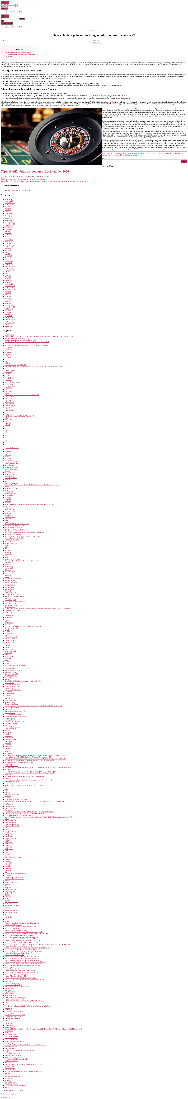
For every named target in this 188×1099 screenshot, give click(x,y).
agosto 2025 (8, 208)
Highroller (8, 679)
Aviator (7, 490)
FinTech (7, 646)
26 (5, 428)
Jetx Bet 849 (8, 699)
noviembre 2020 (10, 307)
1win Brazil (8, 373)
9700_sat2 (8, 455)
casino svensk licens (11, 593)
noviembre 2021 (10, 286)
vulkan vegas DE (10, 1048)
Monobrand (8, 744)
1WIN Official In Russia (12, 382)
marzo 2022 (8, 279)
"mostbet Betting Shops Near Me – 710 (17, 338)
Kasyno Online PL (10, 702)
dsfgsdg (7, 630)
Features (7, 644)
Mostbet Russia (9, 769)
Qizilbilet (7, 884)
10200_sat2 (8, 349)
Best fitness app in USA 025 (13, 531)
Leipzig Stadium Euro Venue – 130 (16, 716)
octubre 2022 (9, 268)
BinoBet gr (8, 552)
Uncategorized (94, 30)
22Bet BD (8, 423)
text (6, 1004)
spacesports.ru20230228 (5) (13, 985)
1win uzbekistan (10, 386)
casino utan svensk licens (12, 594)
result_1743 (8, 893)
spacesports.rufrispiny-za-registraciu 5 (16, 986)
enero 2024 (8, 241)
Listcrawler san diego (11, 723)
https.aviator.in (9, 683)
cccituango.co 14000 (11, 605)
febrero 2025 (9, 219)
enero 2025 (8, 220)
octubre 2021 (9, 287)
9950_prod (8, 458)
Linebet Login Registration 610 (14, 721)
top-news (7, 1020)
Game (6, 660)
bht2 (6, 547)
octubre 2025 (9, 204)
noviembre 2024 (10, 224)
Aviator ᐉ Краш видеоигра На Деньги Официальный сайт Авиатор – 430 (29, 504)
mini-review (8, 736)
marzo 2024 (8, 238)
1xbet (6, 389)
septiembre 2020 (10, 310)
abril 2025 (8, 215)
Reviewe (7, 898)
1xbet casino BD (10, 396)
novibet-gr (8, 796)
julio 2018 (8, 324)
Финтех (7, 1080)
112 (6, 361)
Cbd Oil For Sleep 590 (12, 603)
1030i (6, 350)
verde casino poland (11, 1038)
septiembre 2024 (10, 227)
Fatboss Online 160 (11, 640)
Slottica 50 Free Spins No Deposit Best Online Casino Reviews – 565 (26, 933)
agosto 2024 (8, 229)
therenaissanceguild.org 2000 (14, 1011)
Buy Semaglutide (10, 571)
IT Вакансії (8, 691)
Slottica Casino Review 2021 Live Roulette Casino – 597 (22, 949)
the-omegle (8, 1008)
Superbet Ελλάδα (10, 992)
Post (6, 872)
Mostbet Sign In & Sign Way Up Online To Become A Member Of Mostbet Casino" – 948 (33, 771)
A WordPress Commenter (12, 190)
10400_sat (8, 356)
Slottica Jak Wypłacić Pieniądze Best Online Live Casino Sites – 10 (25, 962)
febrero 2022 (9, 280)
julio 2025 (8, 210)
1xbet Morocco (9, 403)
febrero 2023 (9, 261)
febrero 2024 (9, 240)
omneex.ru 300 (9, 805)
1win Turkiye (9, 384)
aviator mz (8, 501)
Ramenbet (8, 886)
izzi (6, 697)
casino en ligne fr (10, 580)
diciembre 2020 (9, 305)
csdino (7, 621)
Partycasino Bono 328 (11, 822)
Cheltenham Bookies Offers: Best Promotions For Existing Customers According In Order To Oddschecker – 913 (40, 608)
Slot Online (8, 918)
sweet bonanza (9, 993)
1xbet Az (7, 393)
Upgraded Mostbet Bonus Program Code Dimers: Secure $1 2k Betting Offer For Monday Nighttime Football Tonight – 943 (43, 1029)
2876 (6, 432)
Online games (9, 810)
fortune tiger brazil (10, 651)
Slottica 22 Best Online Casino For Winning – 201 (20, 926)
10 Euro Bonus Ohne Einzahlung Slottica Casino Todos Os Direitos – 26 (27, 345)
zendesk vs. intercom (11, 1061)
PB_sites (7, 829)
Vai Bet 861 (8, 1032)
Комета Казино (10, 1068)
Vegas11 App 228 (10, 1034)
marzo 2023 (8, 259)
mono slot (8, 743)
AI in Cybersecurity (11, 469)
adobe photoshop (10, 465)
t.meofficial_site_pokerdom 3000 (15, 997)
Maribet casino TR (10, 729)
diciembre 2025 (9, 201)
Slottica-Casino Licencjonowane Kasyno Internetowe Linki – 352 (25, 979)
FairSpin (7, 635)
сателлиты (8, 1078)
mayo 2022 (8, 275)
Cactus (7, 573)
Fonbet (7, 647)
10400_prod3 (9, 354)
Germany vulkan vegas (12, 667)
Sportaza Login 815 (11, 988)
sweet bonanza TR (10, 995)
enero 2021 (8, 303)
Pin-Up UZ (8, 847)
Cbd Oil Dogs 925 (10, 600)
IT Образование (10, 693)
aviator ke (8, 499)
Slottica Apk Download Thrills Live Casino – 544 (20, 939)
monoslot (7, 750)
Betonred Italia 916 (11, 543)
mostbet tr (8, 774)
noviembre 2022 (10, 266)
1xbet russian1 (9, 411)
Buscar (104, 158)
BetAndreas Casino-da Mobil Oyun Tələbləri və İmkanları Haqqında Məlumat (25, 176)
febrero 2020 (9, 317)
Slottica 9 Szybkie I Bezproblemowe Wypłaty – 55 (20, 935)
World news (8, 1052)
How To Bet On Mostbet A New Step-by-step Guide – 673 (23, 681)
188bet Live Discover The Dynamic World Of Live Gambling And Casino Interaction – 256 (33, 366)
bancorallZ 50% (10, 511)
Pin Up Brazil (9, 835)
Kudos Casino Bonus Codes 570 (15, 711)
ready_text (8, 888)
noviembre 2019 (10, 319)
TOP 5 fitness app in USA (13, 1016)
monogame (8, 748)
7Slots (7, 449)
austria (7, 486)
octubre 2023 (9, 247)
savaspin (7, 907)
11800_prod (8, 363)
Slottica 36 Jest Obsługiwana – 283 (15, 930)
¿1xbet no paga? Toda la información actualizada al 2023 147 (24, 1064)
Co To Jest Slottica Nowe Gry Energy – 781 (18, 610)
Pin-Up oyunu (9, 843)
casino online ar (9, 587)
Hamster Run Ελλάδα (11, 676)
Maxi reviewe (9, 732)
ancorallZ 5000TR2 (11, 478)
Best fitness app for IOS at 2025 (14, 525)
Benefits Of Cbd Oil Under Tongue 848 (17, 524)
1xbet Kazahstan (10, 398)
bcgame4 (7, 522)
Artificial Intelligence (11, 483)
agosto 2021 (8, 291)
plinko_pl (8, 865)
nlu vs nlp (8, 792)
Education (8, 631)
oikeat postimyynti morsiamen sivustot (16, 799)
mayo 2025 (8, 213)
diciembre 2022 (9, 264)
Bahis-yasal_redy (10, 510)
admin (98, 40)
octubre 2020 (9, 309)
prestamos (8, 875)
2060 (6, 418)
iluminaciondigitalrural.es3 (13, 690)
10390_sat (8, 352)
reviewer (7, 900)
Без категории (9, 1066)
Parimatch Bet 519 (10, 820)
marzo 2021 (8, 300)
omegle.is (8, 803)
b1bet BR (8, 506)
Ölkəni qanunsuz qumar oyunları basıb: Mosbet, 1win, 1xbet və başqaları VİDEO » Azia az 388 (34, 801)
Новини (7, 1073)
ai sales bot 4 (9, 472)
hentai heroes (9, 677)
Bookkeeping (9, 566)
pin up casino (9, 836)
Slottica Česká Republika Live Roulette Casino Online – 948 (23, 951)
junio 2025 (8, 211)
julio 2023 (8, 252)
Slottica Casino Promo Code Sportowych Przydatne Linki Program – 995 (27, 948)
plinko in (7, 861)
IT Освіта (8, 695)
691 (6, 444)
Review (7, 895)
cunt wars (8, 624)
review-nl (8, 896)
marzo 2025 (8, 217)
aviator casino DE (10, 494)
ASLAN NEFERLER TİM (9, 5)
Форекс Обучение (11, 1084)
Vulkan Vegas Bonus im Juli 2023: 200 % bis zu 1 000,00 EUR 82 (25, 1045)
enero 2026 (8, 199)
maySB (7, 734)
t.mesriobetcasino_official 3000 (14, 999)
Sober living (8, 981)
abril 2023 (8, 257)
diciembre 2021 (9, 284)
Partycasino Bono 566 (11, 824)
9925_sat (7, 456)
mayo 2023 (8, 256)
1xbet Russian (9, 409)
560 (6, 441)
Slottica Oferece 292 (11, 967)
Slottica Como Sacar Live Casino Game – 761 (19, 953)
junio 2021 (8, 294)
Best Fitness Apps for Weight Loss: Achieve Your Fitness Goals (24, 533)
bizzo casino (8, 554)
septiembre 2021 (10, 289)
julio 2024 (8, 231)
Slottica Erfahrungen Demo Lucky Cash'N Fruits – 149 (22, 958)
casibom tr (8, 575)
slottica (7, 921)
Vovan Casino (9, 1043)
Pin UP (7, 833)
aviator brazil (9, 492)
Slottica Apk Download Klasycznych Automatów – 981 (22, 937)
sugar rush (8, 990)
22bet (6, 421)
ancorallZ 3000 (9, 476)
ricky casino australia (11, 902)
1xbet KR (8, 400)
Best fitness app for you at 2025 (14, 529)
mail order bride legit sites (13, 727)
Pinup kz (7, 856)
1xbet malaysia (9, 402)
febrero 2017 (9, 326)
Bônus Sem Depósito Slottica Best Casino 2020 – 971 (21, 561)
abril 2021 (8, 298)
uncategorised (9, 1025)
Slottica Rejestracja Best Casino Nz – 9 (17, 974)
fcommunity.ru (9, 642)
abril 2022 (8, 277)
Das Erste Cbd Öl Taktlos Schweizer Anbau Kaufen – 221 (23, 626)
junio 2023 (8, 254)
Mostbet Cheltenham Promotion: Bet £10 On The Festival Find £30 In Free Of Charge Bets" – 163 (35, 759)
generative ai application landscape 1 (16, 665)
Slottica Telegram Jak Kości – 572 (15, 976)
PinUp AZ (8, 854)
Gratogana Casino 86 (11, 674)
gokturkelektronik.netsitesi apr (14, 670)
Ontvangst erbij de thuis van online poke (18, 52)
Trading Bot (8, 1024)
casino (7, 577)
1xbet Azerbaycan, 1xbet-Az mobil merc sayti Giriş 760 (22, 395)
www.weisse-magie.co (12, 1057)
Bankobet (8, 513)
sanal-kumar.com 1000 (12, 905)
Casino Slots (8, 591)
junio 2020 (8, 314)
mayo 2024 (8, 234)
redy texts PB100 (10, 891)
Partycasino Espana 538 (12, 826)
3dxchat (7, 435)
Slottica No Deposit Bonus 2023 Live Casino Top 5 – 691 (23, 965)
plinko (7, 859)
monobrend (8, 746)
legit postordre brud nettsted (13, 714)
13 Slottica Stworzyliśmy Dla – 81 (15, 365)
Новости (7, 1075)
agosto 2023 (8, 250)
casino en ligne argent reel (13, 578)
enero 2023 (8, 263)
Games (7, 661)
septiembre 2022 (10, 270)
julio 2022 (8, 271)
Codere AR (8, 612)
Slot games (8, 916)
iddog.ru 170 (9, 688)
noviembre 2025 (10, 203)
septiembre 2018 (10, 323)
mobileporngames (10, 739)
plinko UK (8, 863)
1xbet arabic (8, 391)
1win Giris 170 (9, 377)
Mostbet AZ (8, 753)
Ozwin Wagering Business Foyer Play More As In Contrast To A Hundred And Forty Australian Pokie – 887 (38, 817)
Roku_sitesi (8, 903)
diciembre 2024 (9, 222)
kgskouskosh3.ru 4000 (12, 707)
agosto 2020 (8, 312)
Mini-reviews (9, 737)
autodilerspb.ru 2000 (11, 488)
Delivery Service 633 (11, 628)
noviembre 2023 (10, 245)
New (6, 787)
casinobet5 (8, 598)
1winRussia (8, 388)
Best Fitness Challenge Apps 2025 (15, 534)
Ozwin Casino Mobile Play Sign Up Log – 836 (19, 815)
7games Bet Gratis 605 (12, 448)
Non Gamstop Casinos (12, 794)
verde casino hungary (11, 1036)
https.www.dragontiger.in (12, 684)
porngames (8, 870)
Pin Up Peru (8, 840)
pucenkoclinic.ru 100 (11, 882)
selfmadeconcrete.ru (11, 910)
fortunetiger (8, 653)
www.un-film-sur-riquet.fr (13, 1055)
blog (6, 555)
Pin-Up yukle (9, 849)
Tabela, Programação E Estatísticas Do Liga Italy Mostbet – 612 (24, 1001)
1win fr (7, 375)
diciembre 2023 (9, 243)
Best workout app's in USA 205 (14, 538)
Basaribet (7, 515)
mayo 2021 (8, 296)
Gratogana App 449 (11, 672)
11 (5, 359)
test (6, 1002)
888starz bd (8, 451)
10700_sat (8, 358)
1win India (8, 379)
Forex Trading (9, 649)
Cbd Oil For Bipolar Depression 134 (16, 601)
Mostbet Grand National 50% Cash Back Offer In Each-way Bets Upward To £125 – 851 (32, 760)
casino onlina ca (10, 584)
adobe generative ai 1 (11, 464)
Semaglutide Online (11, 912)
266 (6, 430)
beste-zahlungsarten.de (12, 540)
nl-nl (6, 790)
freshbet (7, 654)
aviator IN (8, 497)
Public (7, 880)
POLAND (8, 866)
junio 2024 (8, 233)
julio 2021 (8, 293)
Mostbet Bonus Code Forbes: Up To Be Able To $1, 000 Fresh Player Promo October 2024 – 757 (35, 755)
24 (5, 426)
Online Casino (9, 806)
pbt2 (6, 827)
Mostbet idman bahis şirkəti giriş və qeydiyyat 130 (20, 762)
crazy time (8, 617)
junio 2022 (8, 273)
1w (6, 368)
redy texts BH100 (10, 889)
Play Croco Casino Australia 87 (14, 857)
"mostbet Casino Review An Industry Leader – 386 (20, 340)
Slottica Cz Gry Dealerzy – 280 (14, 955)
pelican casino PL (10, 831)
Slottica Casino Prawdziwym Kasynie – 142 (18, 946)
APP (6, 481)
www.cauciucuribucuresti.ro (13, 1054)
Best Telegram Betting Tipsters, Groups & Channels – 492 (23, 536)
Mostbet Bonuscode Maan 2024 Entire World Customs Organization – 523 (28, 757)
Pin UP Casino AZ (10, 838)
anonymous (8, 479)
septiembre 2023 (10, 249)
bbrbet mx (8, 518)
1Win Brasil (8, 372)
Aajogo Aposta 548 (11, 462)
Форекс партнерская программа (15, 1085)
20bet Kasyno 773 (10, 419)
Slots (6, 919)
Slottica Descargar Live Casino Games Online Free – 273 (22, 956)
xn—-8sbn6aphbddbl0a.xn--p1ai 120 (16, 1059)
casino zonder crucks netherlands (15, 596)
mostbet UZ (8, 778)
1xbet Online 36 (10, 405)
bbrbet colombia (10, 517)
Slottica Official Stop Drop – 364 (15, 969)
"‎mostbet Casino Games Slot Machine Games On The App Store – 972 (27, 342)
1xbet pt (7, 407)
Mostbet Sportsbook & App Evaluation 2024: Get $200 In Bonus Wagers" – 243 (30, 773)
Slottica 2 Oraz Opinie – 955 (13, 925)
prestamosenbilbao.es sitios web (14, 879)
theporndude (8, 1009)
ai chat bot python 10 (11, 467)
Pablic (7, 819)
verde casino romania (11, 1039)
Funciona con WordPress (8, 1094)
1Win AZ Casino (10, 370)
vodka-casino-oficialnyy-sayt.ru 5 (15, 1041)
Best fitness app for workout (13, 527)
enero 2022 (8, 282)
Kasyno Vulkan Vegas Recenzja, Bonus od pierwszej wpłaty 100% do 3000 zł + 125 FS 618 (33, 706)
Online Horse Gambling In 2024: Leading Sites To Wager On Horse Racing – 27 (30, 812)
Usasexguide (9, 1031)
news (6, 789)
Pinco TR (8, 852)
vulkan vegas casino (11, 1046)
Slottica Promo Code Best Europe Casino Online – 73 (21, 971)
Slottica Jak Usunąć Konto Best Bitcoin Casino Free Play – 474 (24, 960)
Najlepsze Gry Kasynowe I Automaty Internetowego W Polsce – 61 (26, 785)
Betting (7, 545)
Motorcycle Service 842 (12, 782)
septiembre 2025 (10, 206)
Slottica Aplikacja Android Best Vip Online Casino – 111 (22, 941)
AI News (7, 471)
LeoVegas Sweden (10, 720)
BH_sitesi (8, 550)
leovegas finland (10, 718)
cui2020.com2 (9, 623)
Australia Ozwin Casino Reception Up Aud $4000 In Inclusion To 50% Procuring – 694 (32, 485)
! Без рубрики (9, 335)
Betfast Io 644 (9, 541)
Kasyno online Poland (11, 704)
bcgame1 (7, 520)
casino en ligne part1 (11, 582)
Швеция (7, 1087)
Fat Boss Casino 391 (11, 638)
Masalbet (7, 730)
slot (6, 914)
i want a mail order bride (12, 686)
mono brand (8, 741)
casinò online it (9, 589)
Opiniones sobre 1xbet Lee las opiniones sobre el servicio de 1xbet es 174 (27, 813)
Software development (12, 983)
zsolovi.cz (8, 1062)
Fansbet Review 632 (11, 637)
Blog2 (7, 557)
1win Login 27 (9, 381)
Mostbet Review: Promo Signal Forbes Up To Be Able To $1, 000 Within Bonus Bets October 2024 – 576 (38, 767)
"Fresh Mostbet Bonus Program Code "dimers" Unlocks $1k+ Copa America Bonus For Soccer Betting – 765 (39, 336)
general (7, 663)
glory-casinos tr (9, 669)
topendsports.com (10, 1022)
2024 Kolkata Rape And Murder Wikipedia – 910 (20, 416)
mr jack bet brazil (10, 783)
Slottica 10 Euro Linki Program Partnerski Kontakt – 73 (22, 923)
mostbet (7, 752)
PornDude (8, 868)
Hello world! (27, 190)
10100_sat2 (8, 347)
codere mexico (9, 614)
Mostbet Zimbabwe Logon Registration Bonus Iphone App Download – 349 (28, 780)
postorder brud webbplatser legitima (16, 873)
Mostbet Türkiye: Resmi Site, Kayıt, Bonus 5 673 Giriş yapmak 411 (26, 776)
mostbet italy (9, 764)
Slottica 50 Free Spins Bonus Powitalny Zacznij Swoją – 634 (23, 932)
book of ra (8, 563)
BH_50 (7, 548)
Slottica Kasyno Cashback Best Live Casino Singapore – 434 (24, 963)
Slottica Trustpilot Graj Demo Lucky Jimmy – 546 (20, 978)
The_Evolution (9, 1013)
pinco (6, 850)
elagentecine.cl (9, 633)
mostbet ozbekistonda (11, 766)
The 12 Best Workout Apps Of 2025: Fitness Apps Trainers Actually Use (27, 1006)
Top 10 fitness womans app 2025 (15, 1015)
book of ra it (8, 564)
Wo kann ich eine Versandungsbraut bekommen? (20, 1050)
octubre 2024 (9, 226)
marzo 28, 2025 (97, 43)
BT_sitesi (8, 570)
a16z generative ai (10, 460)
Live (6, 725)
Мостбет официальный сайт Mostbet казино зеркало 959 (23, 1071)
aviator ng (8, 502)
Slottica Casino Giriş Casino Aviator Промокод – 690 (21, 942)
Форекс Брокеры (10, 1082)
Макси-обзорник (10, 1069)
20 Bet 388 (8, 414)
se (5, 909)
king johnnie (8, 709)
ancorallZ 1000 (9, 474)
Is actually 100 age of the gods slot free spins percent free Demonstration (23, 180)
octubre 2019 (9, 321)
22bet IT (7, 425)
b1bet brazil (8, 508)
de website (110, 102)
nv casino (8, 797)
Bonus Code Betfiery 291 (13, 559)
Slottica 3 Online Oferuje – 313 (14, 928)
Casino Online (9, 585)
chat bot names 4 (10, 607)
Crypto (7, 619)
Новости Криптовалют (12, 1077)
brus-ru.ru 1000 (9, 568)
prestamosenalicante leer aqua (14, 877)
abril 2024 (8, 236)
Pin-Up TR (8, 845)
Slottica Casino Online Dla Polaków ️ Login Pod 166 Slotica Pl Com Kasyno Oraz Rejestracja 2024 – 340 (37, 944)
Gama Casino (9, 656)
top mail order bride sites (12, 1018)
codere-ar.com (9, 616)
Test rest (3, 178)
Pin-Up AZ (8, 842)
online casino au (10, 808)
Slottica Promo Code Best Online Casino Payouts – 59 (21, 972)
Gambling (8, 658)
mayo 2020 (8, 316)
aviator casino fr (10, 495)
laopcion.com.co (10, 713)
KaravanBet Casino (11, 700)
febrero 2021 (9, 302)
